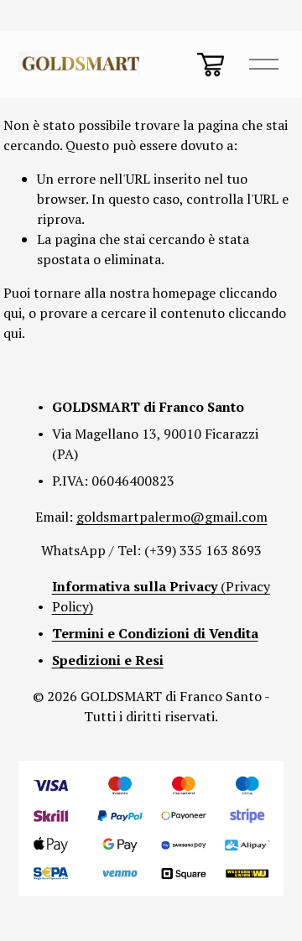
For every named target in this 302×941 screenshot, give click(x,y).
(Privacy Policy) (161, 596)
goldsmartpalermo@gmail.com (172, 516)
